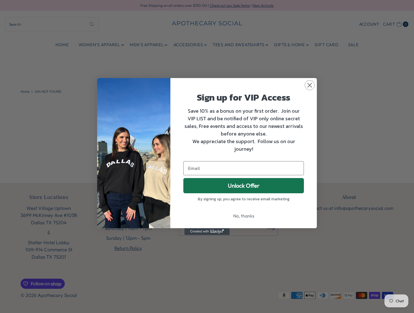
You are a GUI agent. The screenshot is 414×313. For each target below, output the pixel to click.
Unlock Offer (243, 185)
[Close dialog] (310, 85)
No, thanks (243, 216)
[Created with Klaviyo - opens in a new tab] (207, 231)
